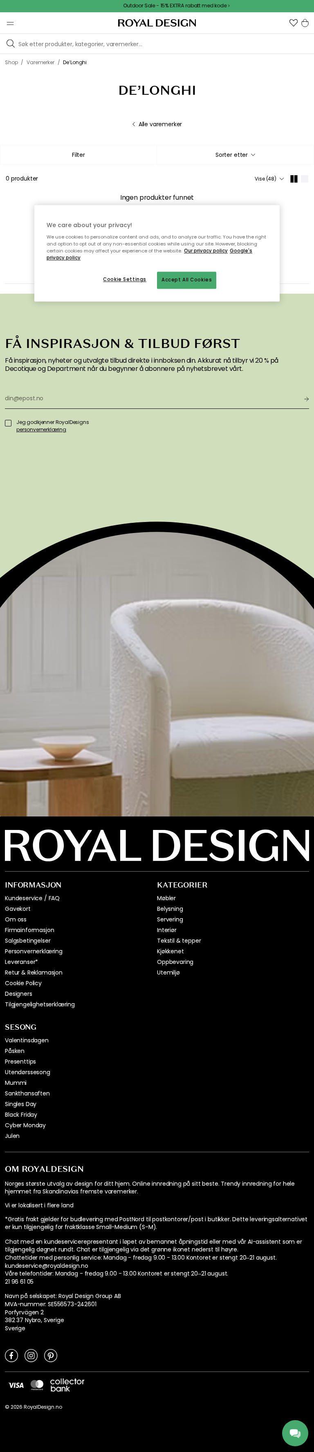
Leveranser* (21, 962)
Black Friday (21, 1114)
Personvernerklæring (34, 951)
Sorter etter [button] (231, 155)
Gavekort (18, 909)
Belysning (170, 909)
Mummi (16, 1083)
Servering (170, 919)
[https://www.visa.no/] (16, 1385)
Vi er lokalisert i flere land (39, 1205)
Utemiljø (168, 972)
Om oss (16, 919)
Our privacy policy (206, 251)
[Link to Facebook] (11, 1355)
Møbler (166, 898)
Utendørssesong (27, 1072)
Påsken (15, 1051)
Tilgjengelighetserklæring (40, 1004)
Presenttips (20, 1061)
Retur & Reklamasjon (34, 972)
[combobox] (235, 154)
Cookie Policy (23, 983)
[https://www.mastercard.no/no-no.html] (37, 1385)
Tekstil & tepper (179, 940)
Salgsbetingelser (27, 940)
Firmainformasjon (29, 930)
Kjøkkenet (170, 951)
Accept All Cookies (186, 280)
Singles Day (20, 1104)
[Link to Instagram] (31, 1355)
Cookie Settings (124, 279)
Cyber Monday (25, 1125)
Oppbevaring (175, 962)
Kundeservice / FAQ (32, 898)
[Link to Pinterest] (50, 1355)
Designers (18, 994)
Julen (12, 1136)
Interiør (167, 930)
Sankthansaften (27, 1093)
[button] (293, 23)
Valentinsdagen (27, 1040)
